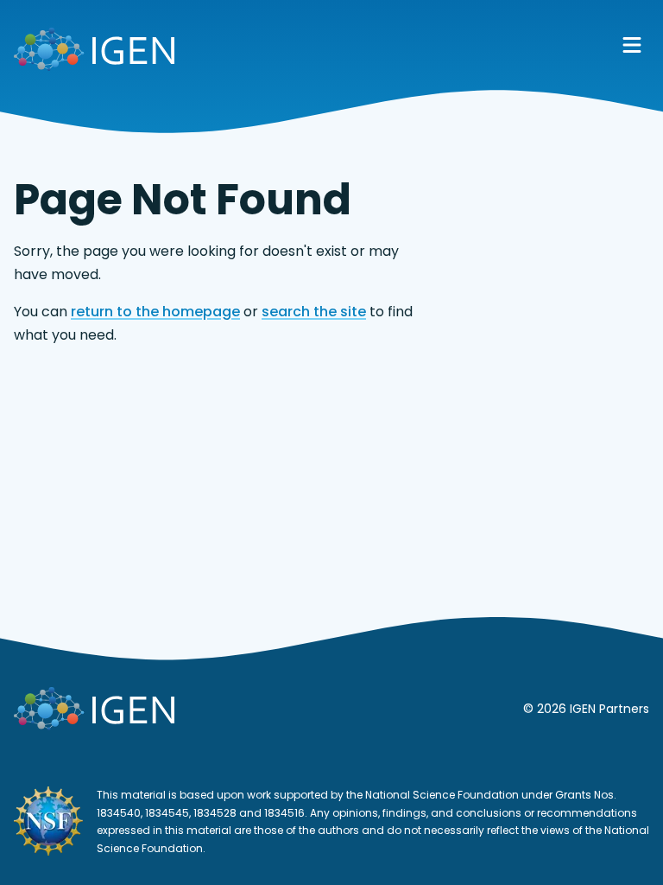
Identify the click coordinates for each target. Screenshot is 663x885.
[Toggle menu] (632, 45)
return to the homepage (155, 312)
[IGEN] (94, 53)
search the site (314, 312)
